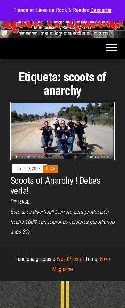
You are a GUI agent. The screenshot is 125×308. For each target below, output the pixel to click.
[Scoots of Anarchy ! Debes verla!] (62, 130)
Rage (24, 202)
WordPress (69, 259)
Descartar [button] (101, 10)
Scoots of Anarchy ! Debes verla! (55, 185)
